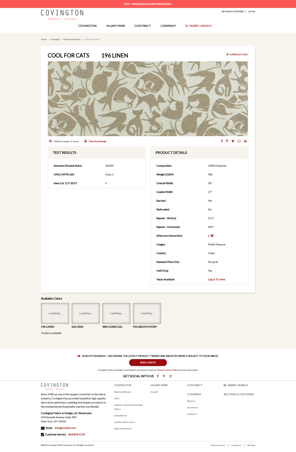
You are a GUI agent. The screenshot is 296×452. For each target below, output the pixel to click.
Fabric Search (200, 25)
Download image (97, 141)
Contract (142, 25)
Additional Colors (239, 54)
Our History (192, 407)
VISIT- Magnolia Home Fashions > (148, 3)
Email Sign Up (148, 362)
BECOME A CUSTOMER (239, 394)
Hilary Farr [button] (115, 25)
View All (154, 392)
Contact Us (192, 414)
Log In (251, 11)
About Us (191, 401)
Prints (117, 398)
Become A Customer (233, 11)
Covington (55, 39)
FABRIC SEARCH (237, 385)
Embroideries (120, 415)
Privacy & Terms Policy (167, 370)
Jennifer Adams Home (124, 422)
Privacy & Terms (218, 445)
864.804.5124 (77, 434)
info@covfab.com (65, 427)
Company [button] (168, 25)
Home (44, 39)
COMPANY (194, 394)
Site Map (251, 445)
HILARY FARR (159, 385)
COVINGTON (122, 385)
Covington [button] (87, 25)
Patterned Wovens (72, 39)
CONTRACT (195, 385)
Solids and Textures (123, 428)
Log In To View (216, 279)
